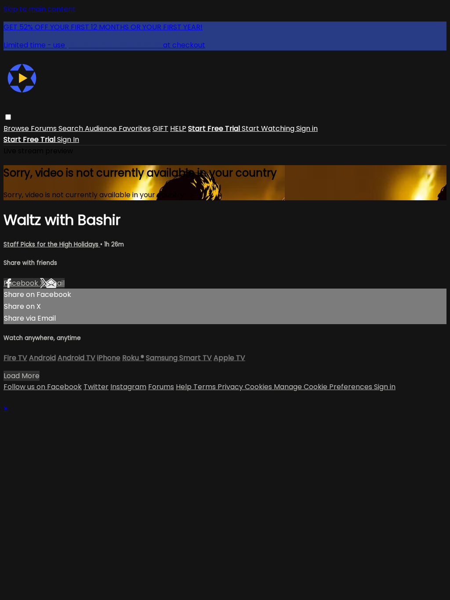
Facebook (22, 283)
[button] (8, 117)
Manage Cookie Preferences (324, 387)
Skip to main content (40, 9)
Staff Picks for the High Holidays (52, 244)
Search (71, 128)
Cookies (259, 387)
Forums (44, 128)
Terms (205, 387)
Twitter (96, 387)
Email (55, 283)
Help (184, 387)
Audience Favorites (118, 128)
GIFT (160, 128)
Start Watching (269, 128)
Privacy (231, 387)
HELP (178, 128)
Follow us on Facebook (43, 387)
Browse (17, 128)
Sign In (68, 139)
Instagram (128, 387)
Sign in (307, 128)
